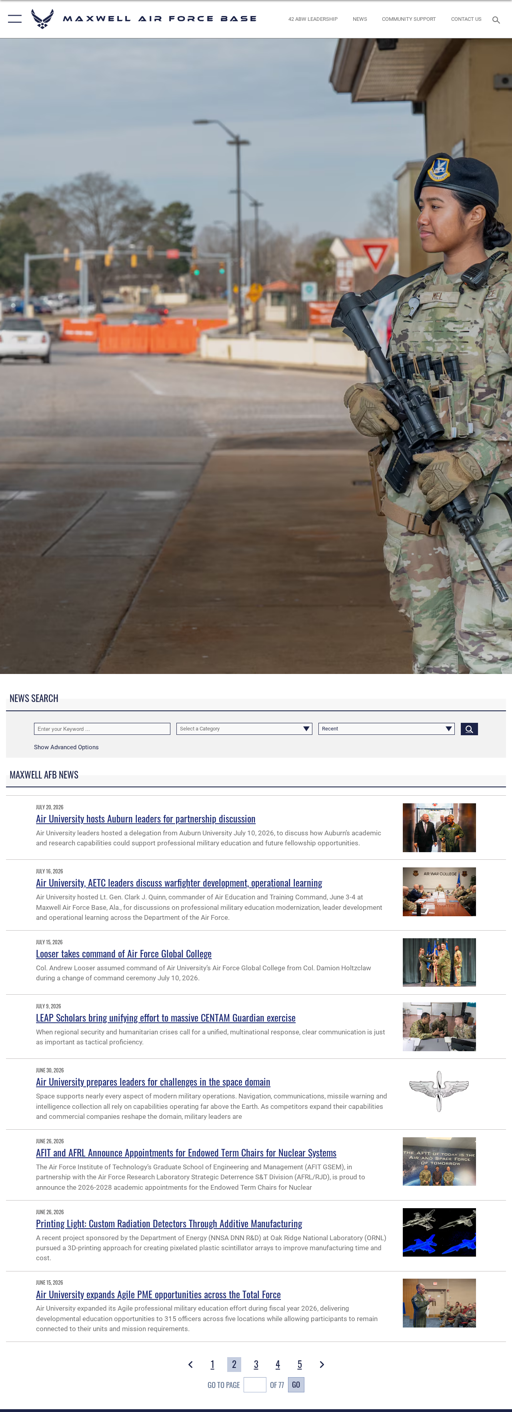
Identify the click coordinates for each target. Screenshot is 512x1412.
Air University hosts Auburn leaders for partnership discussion (146, 818)
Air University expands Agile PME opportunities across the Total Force (158, 1294)
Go (296, 1384)
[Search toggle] (497, 19)
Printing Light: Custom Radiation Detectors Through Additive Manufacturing (169, 1223)
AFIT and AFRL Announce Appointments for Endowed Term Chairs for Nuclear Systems (186, 1152)
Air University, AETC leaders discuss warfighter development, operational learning (179, 882)
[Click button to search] (469, 729)
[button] (13, 19)
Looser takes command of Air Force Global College (124, 953)
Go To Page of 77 (246, 1384)
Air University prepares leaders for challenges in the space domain (153, 1081)
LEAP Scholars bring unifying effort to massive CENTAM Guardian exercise (166, 1017)
